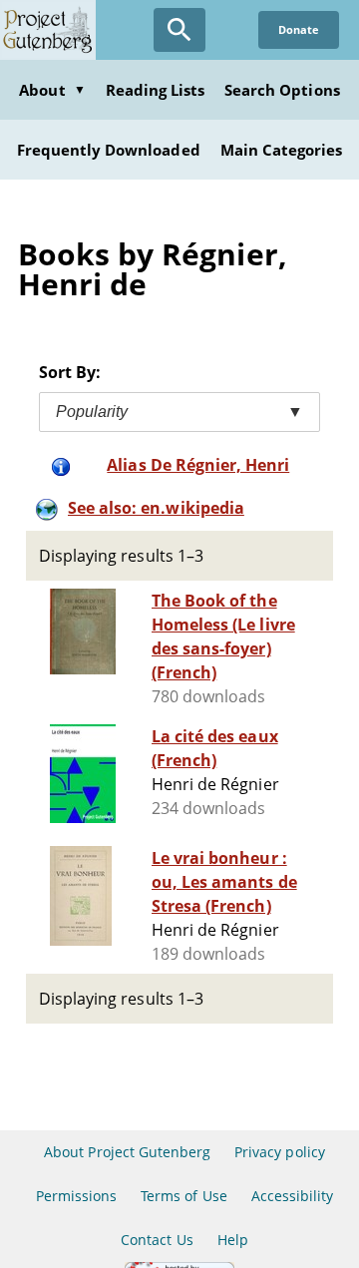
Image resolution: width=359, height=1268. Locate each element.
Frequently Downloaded (108, 150)
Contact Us (156, 1239)
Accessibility (292, 1195)
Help (232, 1239)
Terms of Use (183, 1195)
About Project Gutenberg (127, 1151)
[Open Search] (179, 30)
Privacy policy (279, 1151)
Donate (298, 29)
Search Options (282, 90)
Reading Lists (155, 90)
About (52, 90)
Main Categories (281, 150)
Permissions (76, 1195)
